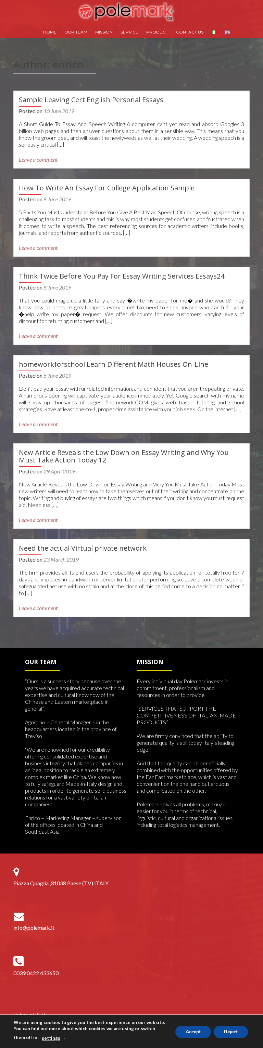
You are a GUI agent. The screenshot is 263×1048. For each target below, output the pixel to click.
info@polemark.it (33, 927)
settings (51, 1038)
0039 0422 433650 (36, 973)
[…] (60, 144)
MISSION (104, 32)
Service (129, 32)
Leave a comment (38, 159)
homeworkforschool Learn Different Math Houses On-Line (113, 364)
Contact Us (189, 32)
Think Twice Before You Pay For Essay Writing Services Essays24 (121, 276)
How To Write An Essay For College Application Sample (107, 187)
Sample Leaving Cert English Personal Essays (91, 99)
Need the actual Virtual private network (83, 548)
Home (50, 32)
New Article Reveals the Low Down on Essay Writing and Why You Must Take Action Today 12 (124, 456)
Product (157, 32)
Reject (231, 1032)
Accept (193, 1032)
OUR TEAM (75, 32)
